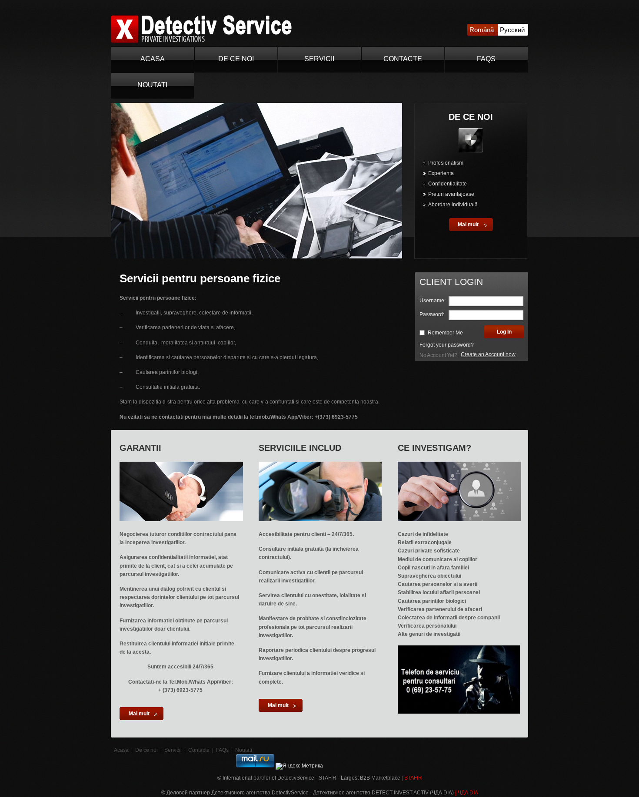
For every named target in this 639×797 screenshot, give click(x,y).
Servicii (319, 59)
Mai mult (468, 225)
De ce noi (236, 59)
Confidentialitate (447, 184)
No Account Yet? (438, 355)
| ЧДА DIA (466, 793)
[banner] (201, 41)
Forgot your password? (446, 345)
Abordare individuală (453, 205)
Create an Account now (488, 354)
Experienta (441, 173)
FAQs (486, 59)
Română (481, 29)
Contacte (402, 59)
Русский (512, 29)
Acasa (152, 59)
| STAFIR (412, 778)
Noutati (152, 85)
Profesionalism (445, 163)
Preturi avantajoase (451, 194)
